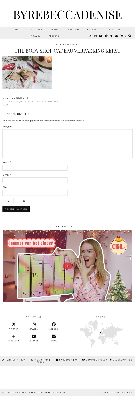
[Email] (116, 36)
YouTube (96, 360)
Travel (35, 36)
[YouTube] (101, 36)
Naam (6, 162)
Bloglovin (123, 360)
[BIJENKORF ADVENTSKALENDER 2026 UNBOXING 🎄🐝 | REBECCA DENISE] (67, 266)
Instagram (41, 361)
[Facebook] (106, 36)
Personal (114, 30)
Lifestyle (93, 30)
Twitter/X (15, 360)
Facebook (68, 360)
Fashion (73, 30)
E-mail (6, 174)
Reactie (7, 126)
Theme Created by (117, 392)
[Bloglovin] (111, 36)
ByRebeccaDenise (67, 14)
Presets (54, 36)
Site (4, 187)
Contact (36, 30)
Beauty (55, 30)
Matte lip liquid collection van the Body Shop (31, 101)
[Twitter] (90, 36)
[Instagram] (95, 36)
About (19, 30)
